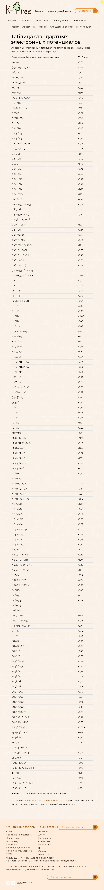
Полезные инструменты (19, 835)
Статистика (44, 841)
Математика (44, 844)
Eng (19, 882)
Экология (43, 831)
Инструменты (61, 20)
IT (39, 848)
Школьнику (12, 841)
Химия (41, 835)
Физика (42, 851)
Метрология (44, 838)
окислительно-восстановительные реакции (45, 800)
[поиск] (95, 827)
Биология (43, 854)
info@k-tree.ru (69, 861)
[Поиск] (95, 10)
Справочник (41, 20)
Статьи (25, 20)
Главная (12, 20)
